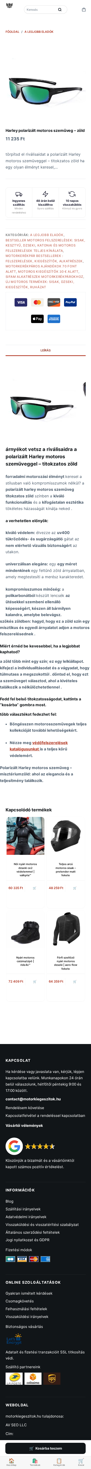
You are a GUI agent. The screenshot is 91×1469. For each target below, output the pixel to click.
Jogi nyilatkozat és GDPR (28, 1240)
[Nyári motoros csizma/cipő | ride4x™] (25, 929)
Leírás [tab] (46, 350)
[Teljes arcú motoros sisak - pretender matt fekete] (66, 836)
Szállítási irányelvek (23, 1209)
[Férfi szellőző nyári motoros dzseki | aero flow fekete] (66, 929)
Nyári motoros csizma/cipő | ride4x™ (25, 961)
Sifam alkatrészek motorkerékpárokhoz (44, 277)
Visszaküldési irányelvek (27, 1316)
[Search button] (60, 9)
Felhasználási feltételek (26, 1309)
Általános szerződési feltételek (33, 1232)
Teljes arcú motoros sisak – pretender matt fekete (66, 869)
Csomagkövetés (20, 1301)
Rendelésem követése (25, 1107)
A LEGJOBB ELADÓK (46, 235)
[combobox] (40, 9)
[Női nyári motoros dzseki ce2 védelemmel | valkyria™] (25, 836)
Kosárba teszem (48, 1448)
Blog (9, 1201)
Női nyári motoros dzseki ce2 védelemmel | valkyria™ (25, 869)
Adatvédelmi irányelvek (26, 1216)
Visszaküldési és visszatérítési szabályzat (42, 1224)
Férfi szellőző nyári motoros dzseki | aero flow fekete (65, 963)
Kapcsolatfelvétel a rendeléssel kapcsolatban (45, 1115)
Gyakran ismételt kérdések (29, 1293)
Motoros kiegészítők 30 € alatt (48, 271)
